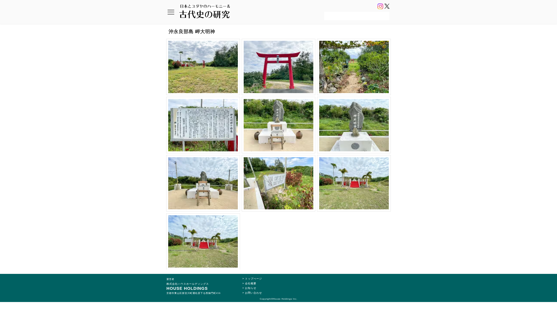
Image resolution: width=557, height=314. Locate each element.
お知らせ (250, 288)
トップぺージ (253, 278)
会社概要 (250, 283)
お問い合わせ (253, 292)
